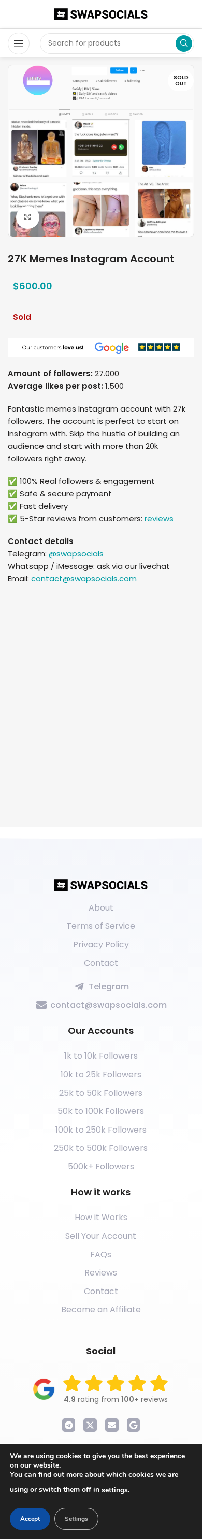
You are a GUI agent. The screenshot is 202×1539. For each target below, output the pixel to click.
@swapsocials (76, 553)
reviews (159, 518)
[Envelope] (112, 1425)
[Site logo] (101, 13)
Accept (30, 1519)
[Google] (133, 1425)
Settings (76, 1519)
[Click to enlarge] (27, 217)
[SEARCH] (184, 43)
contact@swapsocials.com (84, 578)
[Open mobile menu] (19, 43)
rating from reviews (116, 1399)
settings (115, 1490)
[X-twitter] (90, 1425)
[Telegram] (69, 1425)
